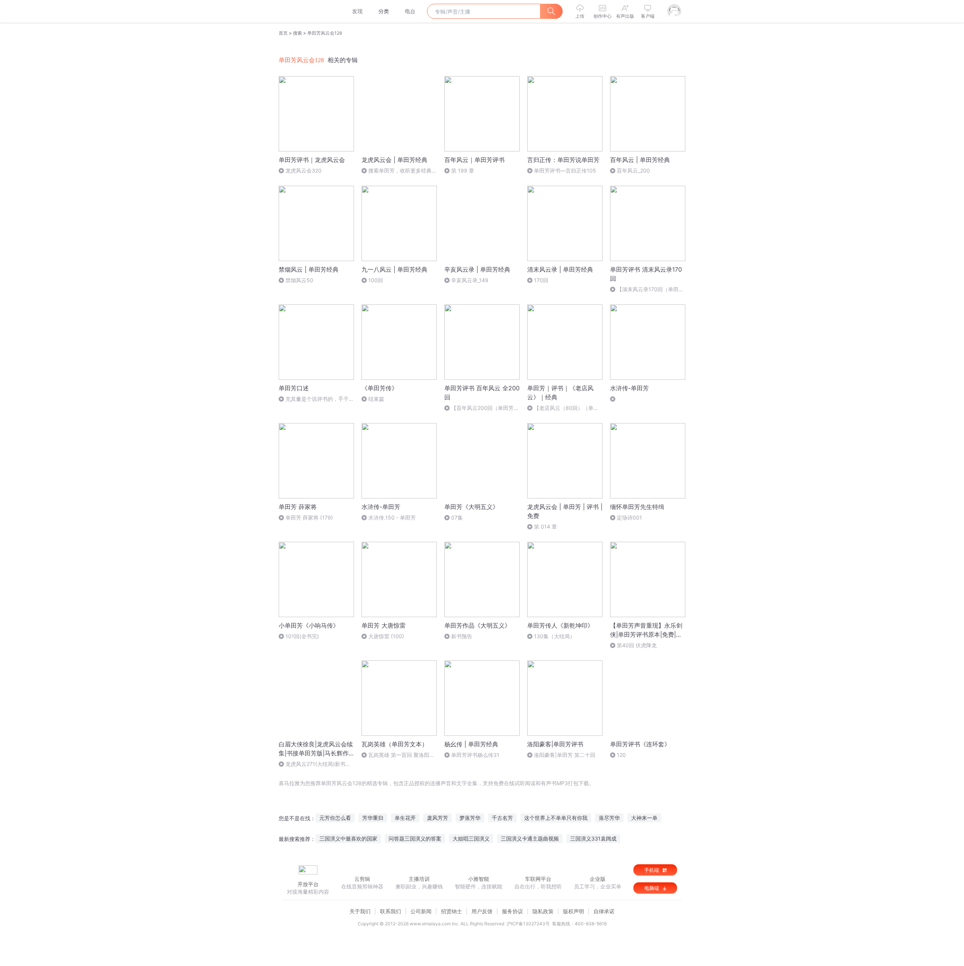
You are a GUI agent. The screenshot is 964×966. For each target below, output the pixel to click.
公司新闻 (421, 911)
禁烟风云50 (299, 280)
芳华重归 (372, 818)
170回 (541, 280)
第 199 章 (462, 170)
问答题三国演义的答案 (415, 838)
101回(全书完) (302, 636)
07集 (457, 517)
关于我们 (360, 911)
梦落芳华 (469, 818)
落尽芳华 (609, 818)
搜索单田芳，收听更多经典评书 (399, 170)
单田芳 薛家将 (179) (309, 517)
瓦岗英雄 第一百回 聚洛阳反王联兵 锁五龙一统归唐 (398, 755)
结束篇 (376, 399)
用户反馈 (482, 911)
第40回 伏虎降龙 (637, 645)
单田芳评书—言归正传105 (565, 170)
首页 (283, 33)
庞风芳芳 (437, 818)
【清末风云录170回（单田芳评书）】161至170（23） (647, 289)
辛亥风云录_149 (469, 280)
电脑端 (652, 888)
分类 (383, 11)
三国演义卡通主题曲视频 (530, 838)
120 (621, 755)
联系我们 (390, 911)
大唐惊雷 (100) (386, 636)
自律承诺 (604, 911)
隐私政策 (543, 911)
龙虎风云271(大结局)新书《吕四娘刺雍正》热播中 (312, 764)
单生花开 (405, 818)
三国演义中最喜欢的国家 (348, 838)
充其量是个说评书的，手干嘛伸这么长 (316, 399)
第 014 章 (545, 526)
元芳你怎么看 (335, 818)
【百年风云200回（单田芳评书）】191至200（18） (481, 408)
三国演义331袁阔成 (593, 838)
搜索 (297, 33)
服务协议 (512, 911)
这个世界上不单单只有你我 (555, 818)
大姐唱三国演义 (471, 838)
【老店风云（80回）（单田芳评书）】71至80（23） (563, 408)
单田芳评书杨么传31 (475, 755)
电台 (410, 11)
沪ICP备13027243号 (528, 923)
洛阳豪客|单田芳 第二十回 (564, 755)
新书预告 (461, 636)
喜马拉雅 (308, 11)
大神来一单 (644, 818)
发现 (357, 11)
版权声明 (573, 911)
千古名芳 (502, 818)
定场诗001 (629, 517)
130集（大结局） (554, 636)
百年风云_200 (633, 170)
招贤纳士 (451, 911)
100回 (375, 280)
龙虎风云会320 (303, 170)
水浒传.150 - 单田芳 (392, 517)
